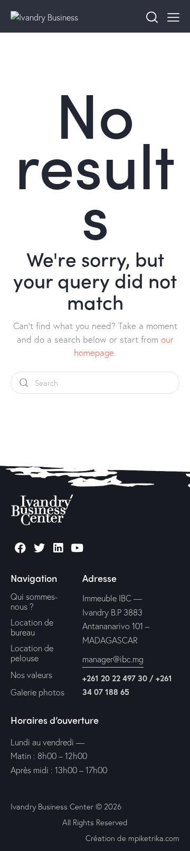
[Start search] (24, 383)
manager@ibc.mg (113, 658)
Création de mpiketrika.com (132, 838)
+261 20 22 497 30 (114, 678)
